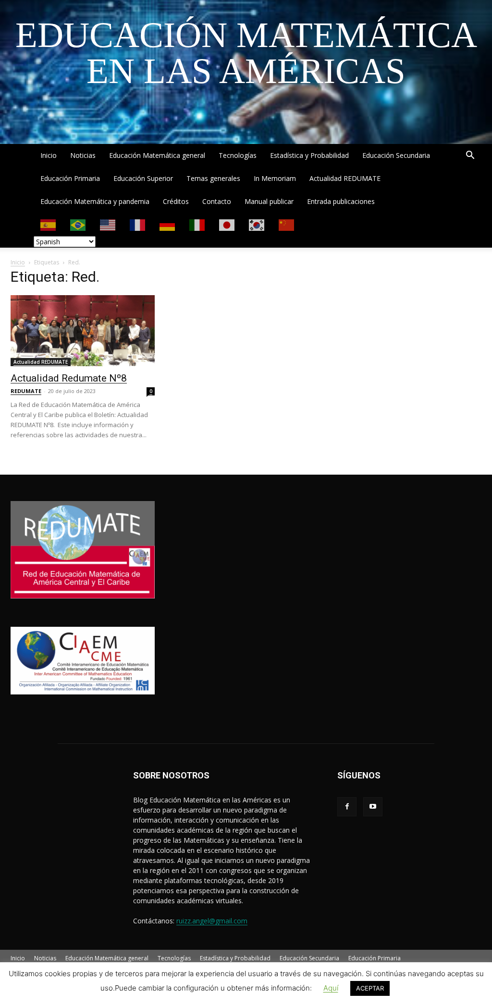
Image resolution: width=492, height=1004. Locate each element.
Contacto (216, 201)
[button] (469, 156)
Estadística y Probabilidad (309, 155)
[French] (138, 224)
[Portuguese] (78, 224)
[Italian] (197, 224)
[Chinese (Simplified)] (287, 224)
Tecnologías (238, 155)
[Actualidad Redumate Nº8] (83, 330)
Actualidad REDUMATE (345, 178)
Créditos (176, 201)
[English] (108, 224)
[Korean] (257, 224)
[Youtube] (372, 806)
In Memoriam (275, 178)
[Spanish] (48, 224)
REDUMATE (26, 390)
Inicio (48, 155)
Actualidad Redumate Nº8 (69, 378)
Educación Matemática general (157, 155)
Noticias (83, 155)
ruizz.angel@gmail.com (211, 920)
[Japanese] (227, 224)
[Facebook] (347, 806)
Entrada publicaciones (341, 201)
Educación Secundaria (396, 155)
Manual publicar (269, 201)
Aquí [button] (330, 987)
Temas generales (213, 178)
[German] (168, 224)
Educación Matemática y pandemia (94, 201)
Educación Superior (143, 178)
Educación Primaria (70, 178)
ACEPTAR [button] (370, 988)
